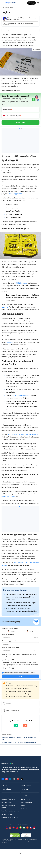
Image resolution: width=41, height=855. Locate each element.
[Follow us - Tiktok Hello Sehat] (22, 779)
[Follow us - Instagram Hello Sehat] (6, 779)
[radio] (3, 660)
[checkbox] (3, 673)
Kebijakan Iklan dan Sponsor (10, 811)
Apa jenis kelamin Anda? (10, 628)
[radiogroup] (20, 631)
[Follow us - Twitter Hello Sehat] (14, 779)
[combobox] (35, 644)
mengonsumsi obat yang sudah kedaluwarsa (22, 434)
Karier (23, 805)
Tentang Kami (25, 799)
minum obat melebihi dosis (21, 395)
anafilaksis (9, 342)
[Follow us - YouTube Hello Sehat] (18, 779)
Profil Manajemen (26, 802)
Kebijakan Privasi (7, 802)
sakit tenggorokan (15, 194)
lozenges (5, 307)
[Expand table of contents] (20, 30)
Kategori (4, 786)
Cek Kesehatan (26, 786)
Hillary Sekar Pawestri (15, 23)
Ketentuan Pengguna (8, 799)
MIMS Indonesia (21, 283)
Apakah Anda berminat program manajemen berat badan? (19, 656)
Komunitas (24, 789)
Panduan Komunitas (8, 814)
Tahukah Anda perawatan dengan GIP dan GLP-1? (19, 662)
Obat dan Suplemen (7, 7)
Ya (5, 659)
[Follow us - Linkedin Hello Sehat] (10, 779)
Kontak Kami (25, 809)
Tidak (12, 659)
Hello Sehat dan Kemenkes (10, 817)
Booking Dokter (6, 789)
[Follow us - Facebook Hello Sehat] (3, 779)
